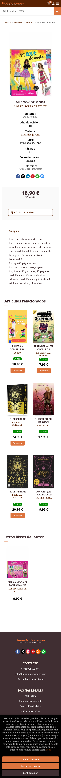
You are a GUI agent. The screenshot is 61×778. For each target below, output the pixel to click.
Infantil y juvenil (23, 23)
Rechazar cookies (30, 766)
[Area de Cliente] (53, 3)
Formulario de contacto (31, 679)
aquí (48, 750)
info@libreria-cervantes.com (30, 674)
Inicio (7, 23)
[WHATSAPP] (43, 651)
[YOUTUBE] (33, 651)
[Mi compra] (48, 3)
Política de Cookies (30, 711)
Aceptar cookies (30, 759)
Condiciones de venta (30, 701)
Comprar (17, 370)
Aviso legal (30, 696)
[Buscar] (57, 11)
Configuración (30, 772)
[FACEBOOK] (17, 651)
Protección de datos (30, 706)
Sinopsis (14, 231)
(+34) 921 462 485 (30, 669)
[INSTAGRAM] (28, 651)
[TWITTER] (23, 651)
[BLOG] (38, 651)
